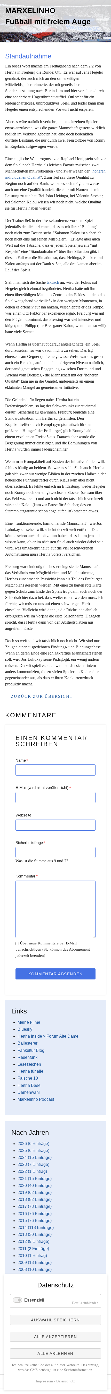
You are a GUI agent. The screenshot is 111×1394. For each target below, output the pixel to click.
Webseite (23, 815)
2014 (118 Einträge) (36, 1227)
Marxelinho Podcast (36, 1099)
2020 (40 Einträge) (35, 1185)
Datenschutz (65, 1381)
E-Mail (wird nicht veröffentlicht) (43, 787)
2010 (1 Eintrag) (32, 1255)
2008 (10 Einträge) (35, 1269)
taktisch (53, 282)
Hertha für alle (30, 1071)
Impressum (44, 1381)
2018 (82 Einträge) (35, 1199)
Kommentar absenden (55, 974)
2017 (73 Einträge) (35, 1206)
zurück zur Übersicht (42, 696)
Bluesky (25, 1029)
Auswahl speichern (55, 1320)
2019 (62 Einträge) (35, 1192)
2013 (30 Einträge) (35, 1234)
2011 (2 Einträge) (33, 1248)
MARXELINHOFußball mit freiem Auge (48, 16)
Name (21, 760)
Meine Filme (29, 1022)
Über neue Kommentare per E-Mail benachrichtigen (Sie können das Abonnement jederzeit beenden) (52, 949)
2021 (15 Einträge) (35, 1178)
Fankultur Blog (31, 1050)
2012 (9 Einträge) (33, 1241)
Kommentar (26, 876)
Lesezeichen (29, 1064)
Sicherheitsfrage (30, 842)
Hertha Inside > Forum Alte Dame (48, 1036)
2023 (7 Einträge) (33, 1164)
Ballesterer (27, 1043)
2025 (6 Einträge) (33, 1150)
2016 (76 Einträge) (35, 1213)
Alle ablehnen (55, 1353)
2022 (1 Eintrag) (32, 1171)
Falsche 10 (28, 1078)
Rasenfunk (27, 1057)
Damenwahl (29, 1092)
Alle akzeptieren (55, 1337)
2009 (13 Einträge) (35, 1262)
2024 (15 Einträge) (35, 1157)
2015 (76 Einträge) (35, 1220)
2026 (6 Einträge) (33, 1143)
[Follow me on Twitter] (5, 50)
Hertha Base (29, 1085)
